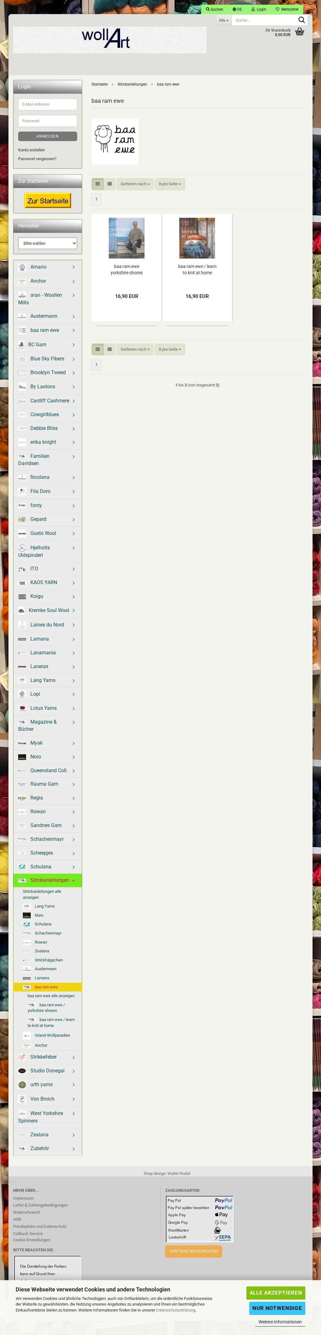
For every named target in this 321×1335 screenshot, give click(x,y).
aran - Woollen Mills (40, 298)
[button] (237, 9)
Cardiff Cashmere (49, 401)
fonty (35, 505)
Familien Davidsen (34, 459)
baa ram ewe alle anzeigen (51, 995)
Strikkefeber (43, 1057)
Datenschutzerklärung (175, 1310)
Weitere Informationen (280, 1321)
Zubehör (39, 1148)
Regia (36, 798)
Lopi (34, 694)
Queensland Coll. (48, 770)
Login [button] (260, 9)
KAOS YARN (43, 582)
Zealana (41, 951)
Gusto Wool (42, 533)
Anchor (37, 281)
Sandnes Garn (45, 825)
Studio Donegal (47, 1071)
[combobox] (135, 184)
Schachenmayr (46, 839)
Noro (35, 757)
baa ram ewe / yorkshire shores (46, 1008)
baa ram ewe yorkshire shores (127, 269)
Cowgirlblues (44, 414)
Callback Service (28, 1233)
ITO (33, 569)
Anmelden (47, 136)
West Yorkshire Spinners (40, 1117)
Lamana (39, 639)
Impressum (23, 1198)
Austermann (43, 316)
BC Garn (36, 345)
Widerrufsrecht (26, 1212)
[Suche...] (302, 20)
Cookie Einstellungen (31, 1240)
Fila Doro (39, 491)
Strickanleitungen (49, 880)
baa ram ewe (44, 330)
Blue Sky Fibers (46, 359)
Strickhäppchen (48, 960)
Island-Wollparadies (52, 1035)
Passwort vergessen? (37, 158)
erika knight (42, 442)
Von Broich (42, 1099)
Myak (36, 743)
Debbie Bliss (43, 428)
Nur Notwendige (277, 1308)
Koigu (36, 596)
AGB (17, 1219)
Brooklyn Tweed (47, 372)
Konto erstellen (31, 150)
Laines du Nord (46, 625)
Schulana (40, 867)
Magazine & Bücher (37, 725)
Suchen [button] (216, 9)
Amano (37, 267)
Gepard (37, 519)
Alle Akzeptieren (276, 1293)
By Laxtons (42, 387)
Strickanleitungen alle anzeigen (42, 894)
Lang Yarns (42, 680)
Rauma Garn (43, 784)
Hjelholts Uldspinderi (34, 551)
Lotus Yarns (43, 708)
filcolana (39, 477)
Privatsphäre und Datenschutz (39, 1226)
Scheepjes (41, 853)
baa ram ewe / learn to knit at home (197, 269)
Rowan (37, 811)
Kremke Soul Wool (48, 610)
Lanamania (42, 653)
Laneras (38, 666)
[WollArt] (110, 37)
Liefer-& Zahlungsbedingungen (40, 1205)
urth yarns (41, 1084)
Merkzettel (288, 9)
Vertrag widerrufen (193, 1251)
